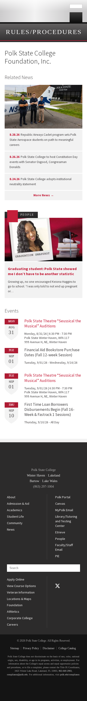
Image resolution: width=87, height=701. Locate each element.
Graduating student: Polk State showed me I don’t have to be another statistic (42, 271)
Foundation (15, 605)
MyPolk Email (64, 510)
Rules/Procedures (44, 31)
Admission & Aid (18, 503)
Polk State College (35, 11)
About (11, 497)
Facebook (57, 579)
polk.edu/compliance (69, 674)
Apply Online (15, 579)
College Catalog (67, 648)
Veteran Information (21, 592)
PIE (57, 556)
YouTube (57, 592)
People (60, 539)
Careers (12, 624)
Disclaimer (49, 648)
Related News (19, 77)
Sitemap (14, 648)
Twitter (57, 586)
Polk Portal (62, 497)
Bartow (34, 481)
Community (15, 523)
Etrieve (60, 532)
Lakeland (54, 475)
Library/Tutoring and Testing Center (66, 521)
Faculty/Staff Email (64, 547)
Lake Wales (49, 481)
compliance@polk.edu (17, 674)
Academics (14, 510)
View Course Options (21, 586)
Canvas (60, 503)
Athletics (13, 611)
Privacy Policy (31, 648)
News (11, 529)
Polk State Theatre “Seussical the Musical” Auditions (52, 323)
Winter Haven (36, 475)
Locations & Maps (19, 599)
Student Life (15, 516)
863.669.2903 (65, 671)
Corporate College (20, 618)
